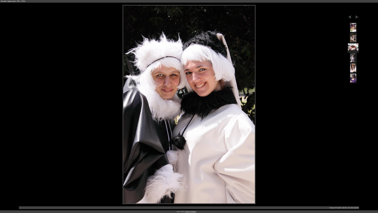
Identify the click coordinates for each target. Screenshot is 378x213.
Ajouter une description (350, 208)
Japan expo (11, 1)
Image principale (335, 208)
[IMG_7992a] (353, 28)
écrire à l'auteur (190, 211)
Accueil (3, 1)
